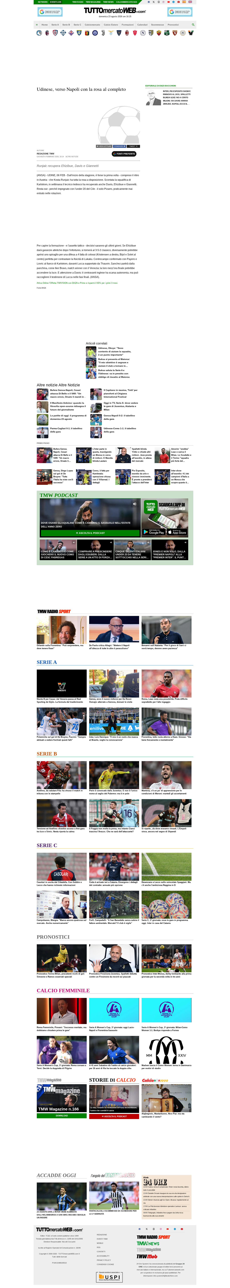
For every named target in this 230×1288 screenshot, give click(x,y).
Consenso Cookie (105, 1264)
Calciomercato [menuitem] (92, 24)
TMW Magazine (93, 2)
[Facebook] (149, 2)
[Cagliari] (55, 33)
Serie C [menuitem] (77, 24)
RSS (98, 1247)
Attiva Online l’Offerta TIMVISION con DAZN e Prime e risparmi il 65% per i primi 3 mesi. (77, 283)
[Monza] (135, 33)
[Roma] (159, 33)
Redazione (102, 1235)
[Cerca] (193, 25)
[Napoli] (143, 33)
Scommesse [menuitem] (157, 24)
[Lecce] (119, 33)
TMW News (108, 2)
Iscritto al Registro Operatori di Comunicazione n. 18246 (59, 1248)
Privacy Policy (104, 1260)
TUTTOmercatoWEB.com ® (69, 1254)
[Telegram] (173, 2)
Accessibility (103, 1256)
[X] (154, 2)
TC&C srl (49, 1236)
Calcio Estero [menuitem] (111, 24)
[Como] (63, 33)
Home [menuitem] (45, 24)
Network (43, 2)
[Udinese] (183, 33)
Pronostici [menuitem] (173, 24)
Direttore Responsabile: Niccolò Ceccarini (59, 1242)
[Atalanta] (39, 33)
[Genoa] (87, 33)
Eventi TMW (102, 1239)
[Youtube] (168, 2)
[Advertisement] (168, 208)
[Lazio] (111, 33)
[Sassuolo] (167, 33)
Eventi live (55, 2)
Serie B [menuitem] (66, 24)
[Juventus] (103, 33)
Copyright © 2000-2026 (48, 1254)
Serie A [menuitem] (55, 24)
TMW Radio (77, 2)
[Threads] (159, 2)
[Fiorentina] (71, 33)
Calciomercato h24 (126, 2)
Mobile (100, 1243)
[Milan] (127, 33)
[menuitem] (36, 25)
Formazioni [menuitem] (128, 24)
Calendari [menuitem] (142, 24)
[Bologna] (47, 33)
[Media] (178, 2)
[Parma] (151, 33)
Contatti (101, 1252)
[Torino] (175, 33)
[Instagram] (164, 2)
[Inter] (95, 33)
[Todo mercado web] (184, 2)
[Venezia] (191, 33)
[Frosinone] (79, 33)
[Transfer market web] (190, 2)
